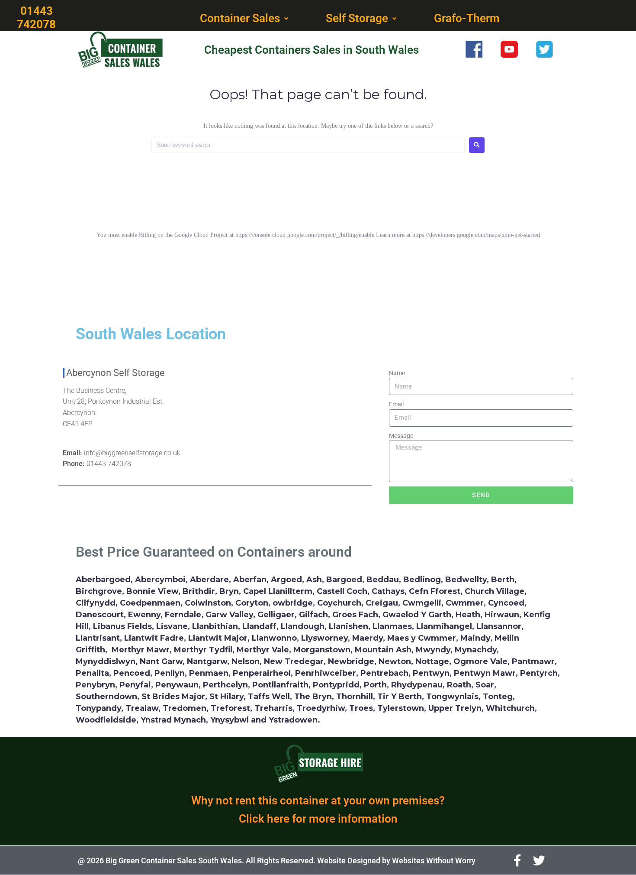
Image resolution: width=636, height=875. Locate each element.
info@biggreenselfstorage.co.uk (132, 453)
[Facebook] (517, 860)
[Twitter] (539, 860)
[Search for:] (308, 145)
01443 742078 (109, 464)
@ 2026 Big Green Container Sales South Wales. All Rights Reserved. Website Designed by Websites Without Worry (276, 860)
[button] (245, 18)
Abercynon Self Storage (115, 372)
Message (401, 435)
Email (396, 404)
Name (397, 372)
